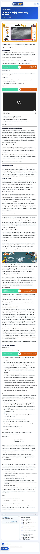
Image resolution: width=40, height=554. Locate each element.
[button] (19, 102)
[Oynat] (3, 110)
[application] (19, 102)
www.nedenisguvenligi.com (15, 505)
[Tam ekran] (34, 110)
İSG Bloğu (9, 17)
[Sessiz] (33, 110)
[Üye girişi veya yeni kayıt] (35, 4)
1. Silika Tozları (5, 112)
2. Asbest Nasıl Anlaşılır (6, 113)
